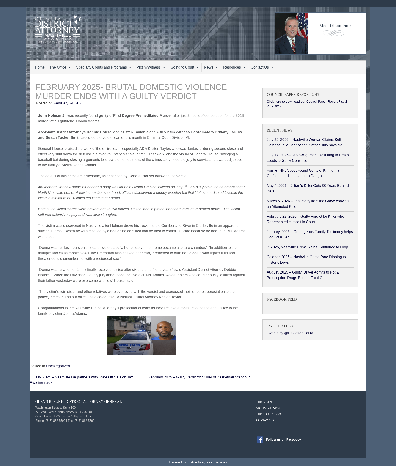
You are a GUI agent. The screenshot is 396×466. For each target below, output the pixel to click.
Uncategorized (58, 366)
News (208, 67)
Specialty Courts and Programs (101, 67)
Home (40, 67)
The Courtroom (268, 414)
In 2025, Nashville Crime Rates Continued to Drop (307, 247)
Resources (232, 67)
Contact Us (260, 67)
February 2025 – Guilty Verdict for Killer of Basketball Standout (201, 377)
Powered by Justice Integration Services (198, 462)
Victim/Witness (149, 67)
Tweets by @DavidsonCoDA (290, 333)
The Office (58, 67)
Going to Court (182, 67)
